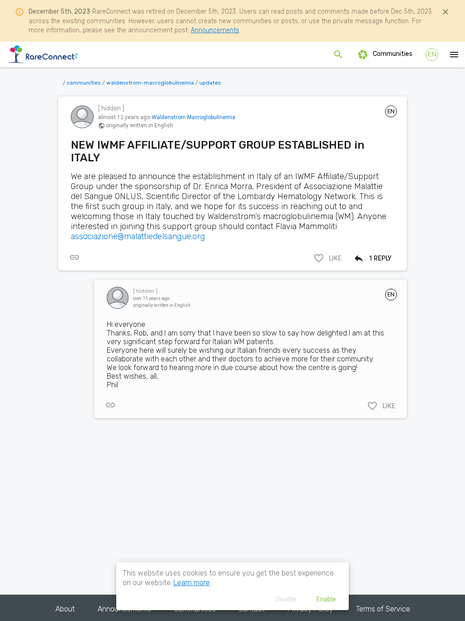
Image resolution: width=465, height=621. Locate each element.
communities (84, 83)
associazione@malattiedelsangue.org (138, 236)
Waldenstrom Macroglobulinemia (193, 117)
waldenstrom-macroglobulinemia (150, 83)
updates (210, 83)
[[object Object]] (74, 257)
